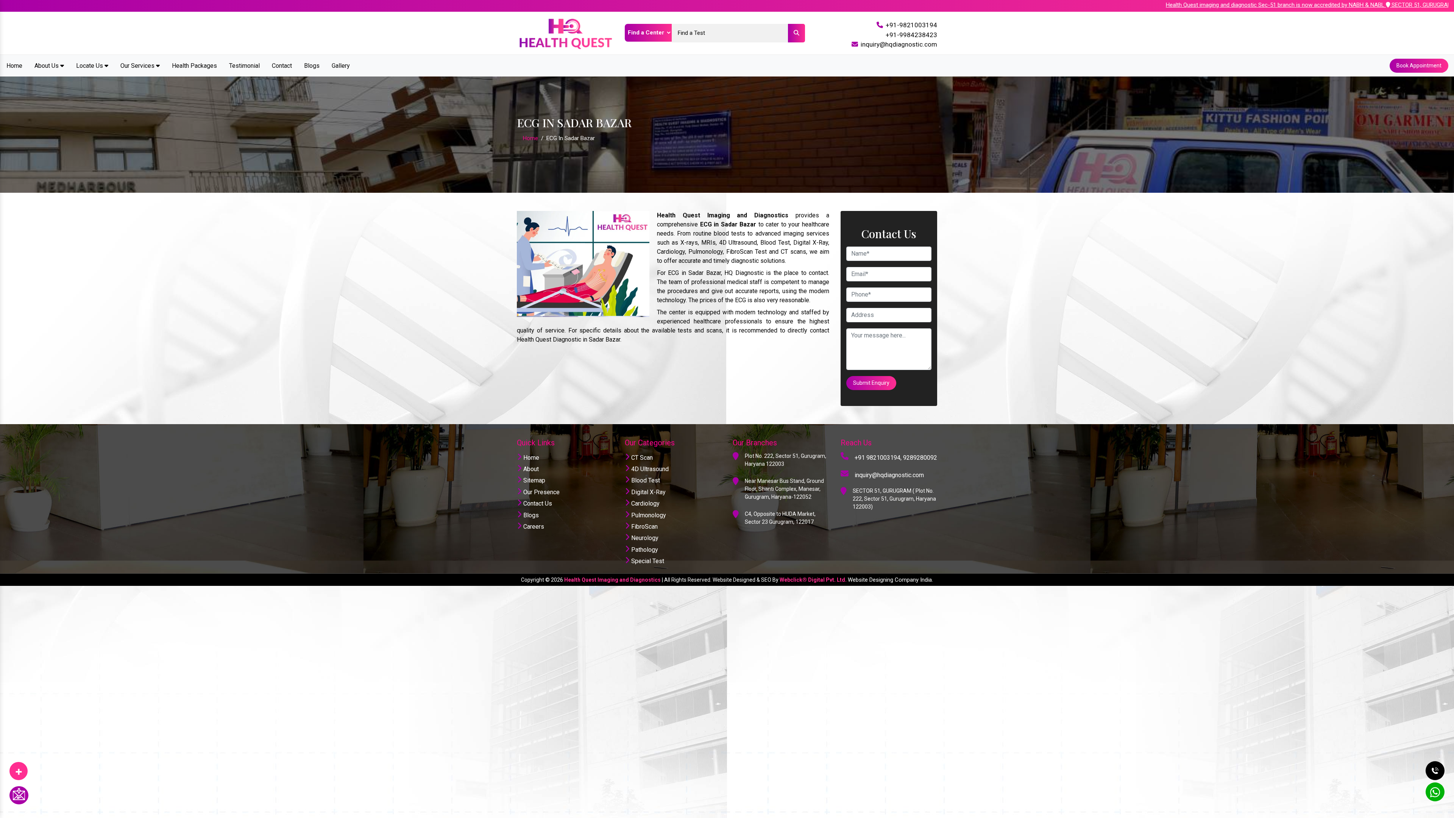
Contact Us (537, 503)
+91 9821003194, (878, 457)
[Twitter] (18, 768)
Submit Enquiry (871, 383)
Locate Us (90, 65)
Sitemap (533, 480)
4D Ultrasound (649, 469)
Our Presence (541, 492)
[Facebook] (18, 768)
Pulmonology (648, 515)
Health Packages (194, 65)
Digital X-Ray (648, 492)
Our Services (138, 65)
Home (14, 65)
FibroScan (644, 526)
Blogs (312, 65)
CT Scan (641, 457)
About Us (47, 65)
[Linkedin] (18, 768)
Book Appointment (1419, 65)
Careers (533, 526)
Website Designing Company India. (890, 579)
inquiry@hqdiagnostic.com (899, 44)
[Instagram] (18, 768)
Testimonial (244, 65)
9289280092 (920, 457)
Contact (282, 65)
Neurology (644, 538)
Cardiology (645, 503)
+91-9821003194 (911, 25)
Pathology (644, 549)
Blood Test (645, 480)
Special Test (647, 561)
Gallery (341, 65)
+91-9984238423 (911, 35)
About (530, 469)
